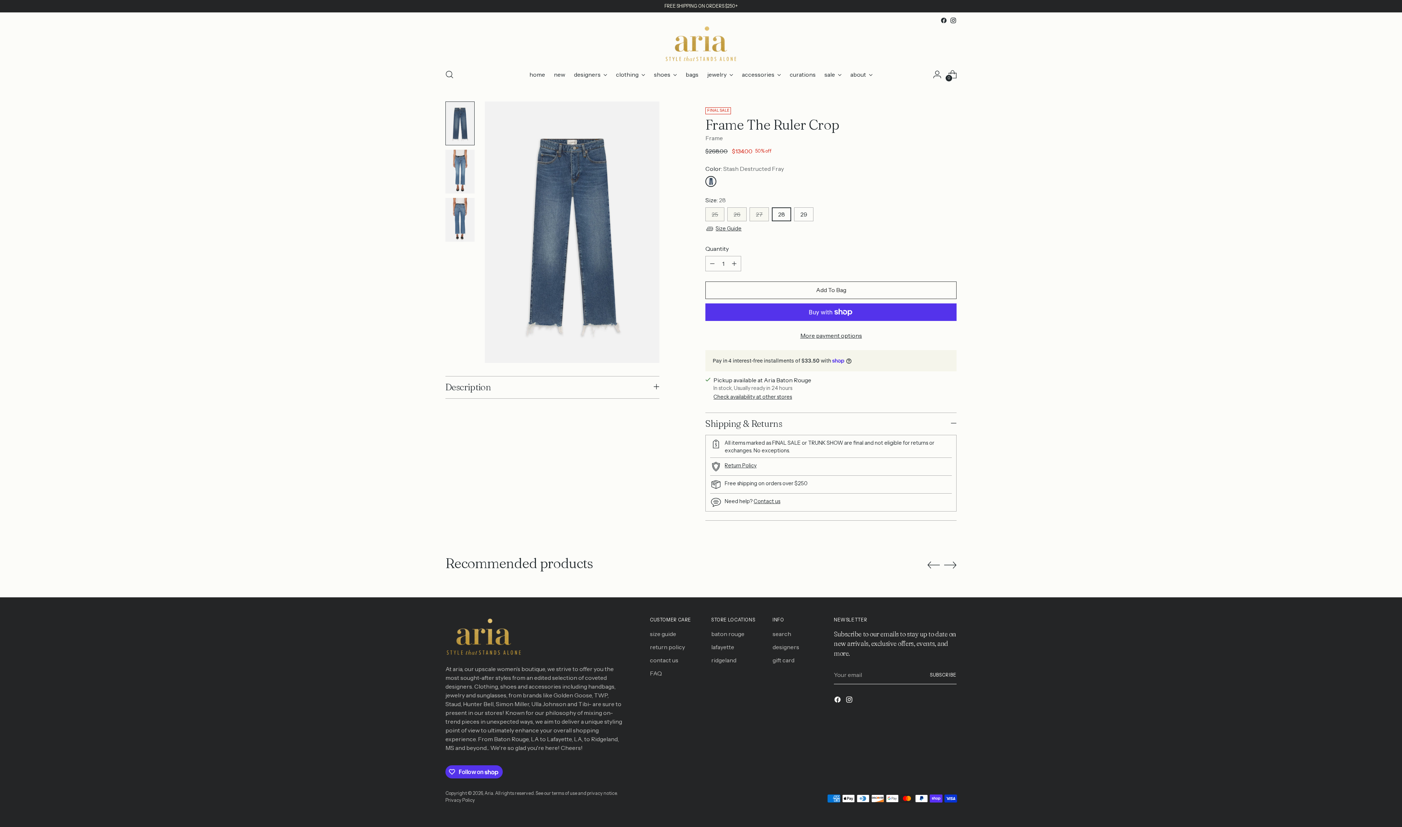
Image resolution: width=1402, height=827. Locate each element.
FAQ (656, 673)
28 (781, 214)
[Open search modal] (449, 74)
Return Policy (740, 465)
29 (803, 214)
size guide (663, 634)
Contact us (767, 501)
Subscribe (943, 675)
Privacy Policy (460, 800)
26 (736, 214)
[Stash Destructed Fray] (710, 181)
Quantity (717, 248)
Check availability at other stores (752, 397)
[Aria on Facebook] (944, 20)
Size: (715, 200)
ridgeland (723, 660)
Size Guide (729, 228)
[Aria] (701, 44)
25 (715, 214)
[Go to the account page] (937, 74)
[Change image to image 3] (460, 220)
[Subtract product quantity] (712, 263)
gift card (783, 660)
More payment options (831, 335)
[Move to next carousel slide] (950, 565)
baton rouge (727, 634)
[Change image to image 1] (460, 123)
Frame (714, 138)
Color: (744, 168)
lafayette (722, 647)
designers (786, 647)
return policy (667, 647)
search (782, 634)
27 (759, 214)
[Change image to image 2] (460, 172)
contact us (664, 660)
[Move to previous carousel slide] (933, 565)
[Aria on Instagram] (953, 20)
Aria (488, 793)
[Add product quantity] (734, 263)
